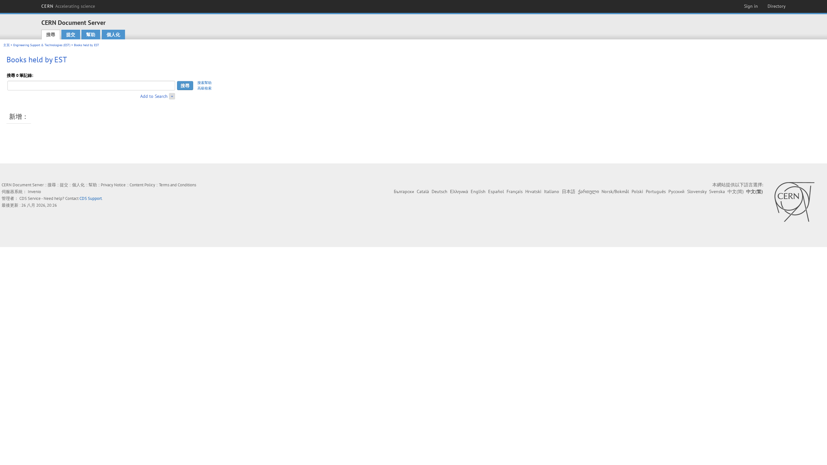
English (478, 191)
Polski (637, 191)
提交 (70, 34)
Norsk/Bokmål (615, 191)
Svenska (717, 191)
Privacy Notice (113, 185)
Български (404, 191)
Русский (676, 191)
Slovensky (697, 191)
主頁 (6, 45)
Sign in (751, 6)
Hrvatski (533, 191)
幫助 (90, 34)
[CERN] (794, 201)
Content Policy (142, 185)
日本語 (568, 191)
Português (656, 191)
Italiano (551, 191)
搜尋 (50, 34)
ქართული (588, 191)
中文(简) (736, 191)
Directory (777, 6)
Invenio (34, 191)
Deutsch (439, 191)
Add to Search (154, 96)
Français (515, 191)
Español (496, 191)
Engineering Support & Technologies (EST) (41, 45)
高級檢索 (204, 88)
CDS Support (90, 198)
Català (423, 191)
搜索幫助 (204, 82)
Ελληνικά (459, 191)
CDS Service (30, 198)
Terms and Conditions (177, 185)
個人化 (113, 34)
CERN (68, 6)
